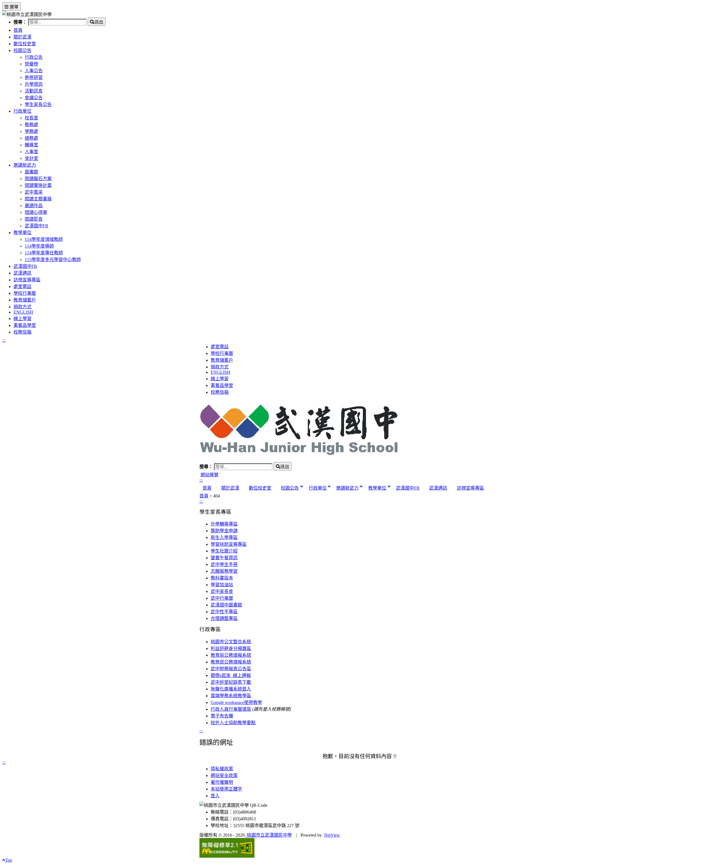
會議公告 (34, 97)
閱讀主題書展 (38, 198)
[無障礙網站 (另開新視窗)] (359, 848)
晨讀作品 (34, 205)
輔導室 (31, 144)
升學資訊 (34, 84)
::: (4, 340)
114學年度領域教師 (44, 239)
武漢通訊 (22, 273)
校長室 (31, 118)
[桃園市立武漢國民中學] (359, 430)
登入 (215, 795)
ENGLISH (23, 312)
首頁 (17, 30)
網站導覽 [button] (210, 474)
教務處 (31, 124)
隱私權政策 (222, 768)
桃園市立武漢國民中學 (268, 835)
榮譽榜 (31, 64)
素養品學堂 (24, 325)
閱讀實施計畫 (38, 185)
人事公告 (34, 70)
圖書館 (31, 171)
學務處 (31, 131)
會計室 (31, 158)
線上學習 (22, 318)
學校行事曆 (24, 293)
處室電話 (22, 286)
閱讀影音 (34, 219)
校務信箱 (22, 332)
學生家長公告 (38, 104)
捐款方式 (22, 306)
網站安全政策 (224, 775)
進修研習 (34, 77)
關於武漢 (22, 37)
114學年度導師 (39, 246)
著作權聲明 (222, 782)
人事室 (31, 151)
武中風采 (34, 192)
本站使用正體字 (226, 789)
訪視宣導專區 (26, 279)
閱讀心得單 (36, 212)
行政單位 (22, 111)
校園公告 (22, 50)
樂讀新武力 (24, 165)
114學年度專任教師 (44, 252)
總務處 (31, 138)
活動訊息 (34, 91)
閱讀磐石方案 (38, 178)
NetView (332, 835)
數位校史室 (24, 43)
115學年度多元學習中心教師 (53, 259)
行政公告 (34, 57)
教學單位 (22, 232)
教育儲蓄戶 (24, 300)
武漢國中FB (36, 225)
